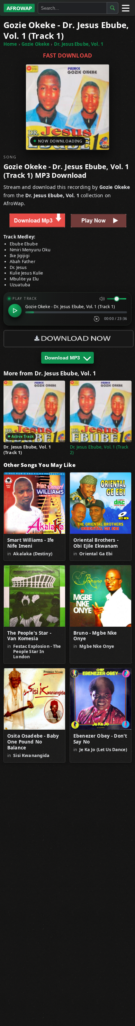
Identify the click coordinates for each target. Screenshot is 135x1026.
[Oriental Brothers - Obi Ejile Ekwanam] (100, 503)
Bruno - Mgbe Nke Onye (95, 636)
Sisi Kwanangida (31, 755)
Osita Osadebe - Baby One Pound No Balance (33, 742)
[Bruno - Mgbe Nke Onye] (100, 596)
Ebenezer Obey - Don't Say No (100, 739)
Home (10, 44)
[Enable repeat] (96, 319)
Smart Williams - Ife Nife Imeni (30, 543)
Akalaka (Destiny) (32, 553)
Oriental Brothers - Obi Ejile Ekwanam (95, 543)
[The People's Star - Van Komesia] (34, 596)
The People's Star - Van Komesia (29, 636)
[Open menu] (125, 8)
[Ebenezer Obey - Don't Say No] (100, 699)
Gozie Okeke (35, 44)
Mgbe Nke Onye (96, 646)
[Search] (112, 8)
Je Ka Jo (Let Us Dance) (103, 749)
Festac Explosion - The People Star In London (37, 651)
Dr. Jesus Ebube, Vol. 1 (78, 44)
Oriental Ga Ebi (95, 553)
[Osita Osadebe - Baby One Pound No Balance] (34, 699)
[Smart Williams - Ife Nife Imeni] (34, 503)
